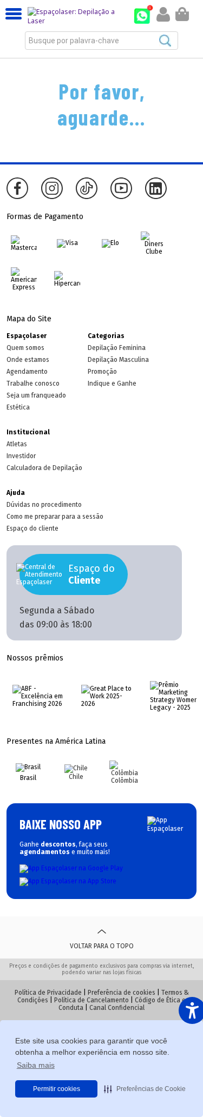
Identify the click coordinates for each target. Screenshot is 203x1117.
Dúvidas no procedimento (44, 504)
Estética (18, 407)
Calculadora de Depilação (44, 468)
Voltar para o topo (102, 946)
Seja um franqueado (36, 395)
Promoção (102, 371)
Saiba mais (36, 1065)
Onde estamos (27, 359)
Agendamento (27, 371)
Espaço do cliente (32, 528)
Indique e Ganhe (112, 383)
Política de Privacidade (48, 992)
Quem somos (25, 348)
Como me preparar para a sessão (54, 516)
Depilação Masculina (118, 359)
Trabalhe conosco (33, 383)
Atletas (16, 444)
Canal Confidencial (117, 1008)
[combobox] (101, 40)
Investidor (21, 456)
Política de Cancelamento (91, 1000)
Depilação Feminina (117, 348)
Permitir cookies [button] (56, 1089)
